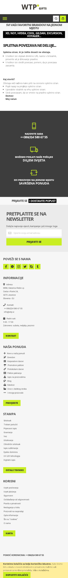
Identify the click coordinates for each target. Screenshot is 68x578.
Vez (5, 436)
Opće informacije (11, 515)
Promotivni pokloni (15, 365)
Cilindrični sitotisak (12, 444)
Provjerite (12, 402)
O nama (7, 523)
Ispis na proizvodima (15, 377)
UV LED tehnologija (12, 456)
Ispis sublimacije (11, 448)
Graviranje (8, 432)
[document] (34, 570)
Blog (8, 381)
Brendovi (10, 357)
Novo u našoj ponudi (15, 353)
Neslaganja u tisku (12, 507)
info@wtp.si (9, 312)
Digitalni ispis (9, 460)
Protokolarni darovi (15, 369)
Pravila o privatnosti (12, 503)
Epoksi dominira (11, 452)
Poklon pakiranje (14, 373)
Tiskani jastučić (11, 424)
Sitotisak (7, 421)
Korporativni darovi (15, 361)
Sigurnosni (8, 496)
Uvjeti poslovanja (11, 488)
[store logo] (34, 7)
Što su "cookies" (11, 519)
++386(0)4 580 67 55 (13, 308)
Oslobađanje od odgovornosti (16, 500)
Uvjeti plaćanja (10, 492)
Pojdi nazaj (11, 86)
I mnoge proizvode (14, 393)
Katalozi (10, 385)
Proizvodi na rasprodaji (14, 511)
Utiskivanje (8, 440)
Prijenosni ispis (10, 428)
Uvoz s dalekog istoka (16, 389)
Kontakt (11, 335)
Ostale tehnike (15, 470)
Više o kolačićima (41, 570)
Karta (9, 533)
